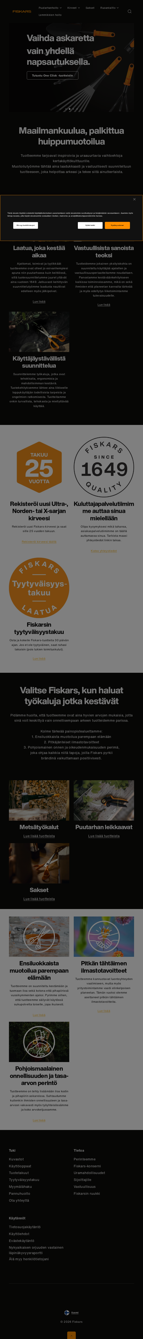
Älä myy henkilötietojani (26, 225)
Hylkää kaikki (90, 225)
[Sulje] (134, 199)
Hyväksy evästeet (117, 225)
